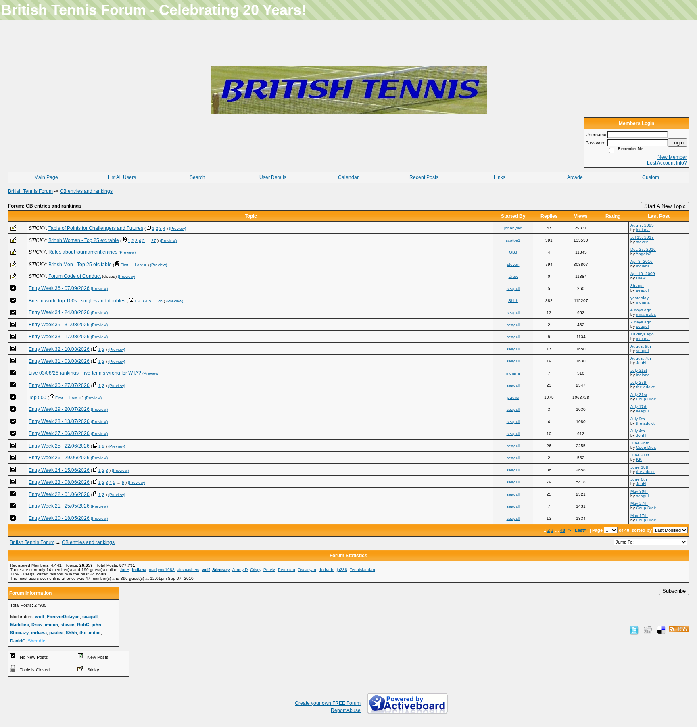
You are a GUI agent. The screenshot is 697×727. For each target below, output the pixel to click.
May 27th (639, 503)
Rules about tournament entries (82, 252)
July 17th (638, 406)
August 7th (640, 358)
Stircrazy (221, 569)
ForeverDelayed (63, 616)
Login (677, 143)
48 (562, 530)
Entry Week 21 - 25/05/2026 (59, 506)
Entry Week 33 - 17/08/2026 (59, 337)
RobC (83, 624)
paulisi (513, 397)
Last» (581, 530)
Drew (513, 276)
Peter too (286, 569)
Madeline (19, 624)
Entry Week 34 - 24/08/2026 (59, 312)
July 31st (638, 370)
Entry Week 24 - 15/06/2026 (59, 470)
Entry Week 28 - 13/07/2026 (59, 421)
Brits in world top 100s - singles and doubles (77, 301)
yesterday (639, 298)
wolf (206, 569)
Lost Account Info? (667, 163)
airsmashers (188, 569)
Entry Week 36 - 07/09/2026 (59, 288)
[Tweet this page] (634, 630)
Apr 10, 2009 (642, 273)
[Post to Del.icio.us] (661, 630)
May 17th (639, 515)
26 (160, 301)
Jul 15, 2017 (642, 237)
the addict (645, 387)
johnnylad (513, 228)
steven (642, 242)
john (96, 624)
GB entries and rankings (86, 191)
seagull (513, 288)
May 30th (639, 491)
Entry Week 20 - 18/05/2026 (59, 518)
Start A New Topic (665, 206)
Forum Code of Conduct (74, 276)
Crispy (255, 569)
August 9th (640, 346)
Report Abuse (346, 710)
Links (499, 177)
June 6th (638, 479)
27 (153, 240)
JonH (641, 362)
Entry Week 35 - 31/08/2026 (59, 324)
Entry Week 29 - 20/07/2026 (59, 409)
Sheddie (36, 640)
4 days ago (640, 310)
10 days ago (642, 334)
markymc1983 (162, 569)
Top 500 (37, 397)
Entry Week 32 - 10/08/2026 (59, 349)
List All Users (122, 177)
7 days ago (640, 322)
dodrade (326, 569)
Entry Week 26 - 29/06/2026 (59, 457)
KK (639, 459)
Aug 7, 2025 (642, 225)
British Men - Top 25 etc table (80, 264)
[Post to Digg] (648, 630)
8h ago (637, 285)
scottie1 (513, 240)
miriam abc (646, 314)
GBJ (513, 252)
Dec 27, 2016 (643, 249)
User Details (272, 177)
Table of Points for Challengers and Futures (95, 228)
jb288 (342, 569)
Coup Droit (646, 399)
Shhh (513, 300)
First (124, 264)
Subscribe (674, 591)
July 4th (637, 431)
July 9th (637, 419)
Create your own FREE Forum (328, 703)
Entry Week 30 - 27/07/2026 (59, 385)
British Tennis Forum (30, 191)
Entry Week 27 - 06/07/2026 (59, 433)
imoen (51, 624)
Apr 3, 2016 (641, 261)
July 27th (638, 382)
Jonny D (240, 569)
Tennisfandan (362, 569)
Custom (650, 177)
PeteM (269, 569)
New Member (672, 157)
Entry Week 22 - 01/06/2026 (59, 494)
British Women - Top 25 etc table (83, 240)
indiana (643, 229)
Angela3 (643, 254)
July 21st (638, 394)
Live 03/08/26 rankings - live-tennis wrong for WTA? (85, 373)
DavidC (17, 640)
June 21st (639, 455)
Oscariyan (307, 569)
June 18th (639, 467)
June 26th (639, 443)
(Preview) (177, 228)
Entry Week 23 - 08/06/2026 (59, 482)
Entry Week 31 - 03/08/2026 (59, 361)
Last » (140, 264)
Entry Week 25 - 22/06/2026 (59, 446)
